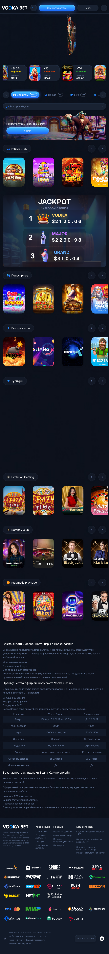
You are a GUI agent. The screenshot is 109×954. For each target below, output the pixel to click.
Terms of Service (97, 852)
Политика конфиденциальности (63, 840)
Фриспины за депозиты (41, 846)
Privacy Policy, (83, 852)
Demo (14, 189)
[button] (6, 94)
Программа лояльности (41, 836)
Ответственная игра (63, 835)
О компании (41, 831)
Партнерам (58, 845)
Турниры (39, 841)
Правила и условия (62, 831)
